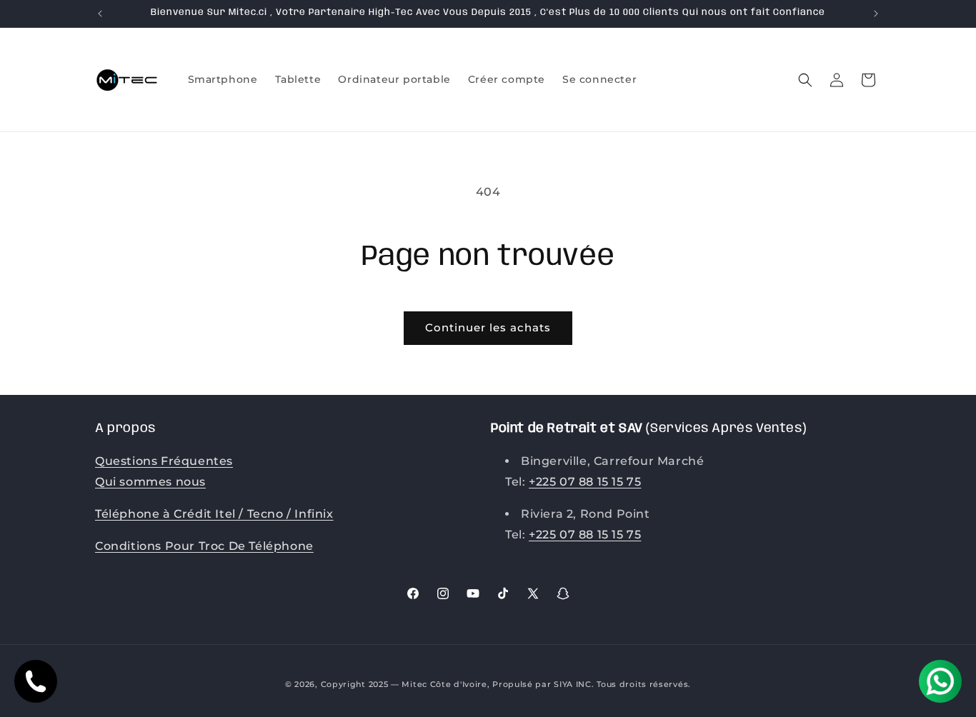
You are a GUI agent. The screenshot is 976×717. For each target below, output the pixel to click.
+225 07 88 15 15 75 (585, 481)
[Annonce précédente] (100, 13)
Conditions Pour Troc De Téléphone (204, 546)
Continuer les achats (488, 327)
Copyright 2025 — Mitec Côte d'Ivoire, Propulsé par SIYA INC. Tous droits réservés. (506, 684)
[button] (805, 80)
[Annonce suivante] (876, 13)
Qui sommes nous (150, 481)
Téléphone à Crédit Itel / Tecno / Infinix (214, 514)
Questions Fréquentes (164, 461)
